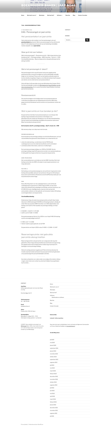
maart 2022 (53, 399)
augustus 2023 (53, 362)
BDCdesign (23, 326)
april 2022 (52, 396)
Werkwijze (41, 15)
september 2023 (54, 359)
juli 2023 (52, 365)
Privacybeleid (24, 424)
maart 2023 (53, 370)
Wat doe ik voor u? (31, 15)
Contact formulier (82, 15)
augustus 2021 (53, 413)
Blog (74, 15)
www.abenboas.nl (71, 326)
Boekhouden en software (58, 297)
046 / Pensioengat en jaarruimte (36, 32)
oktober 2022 (53, 382)
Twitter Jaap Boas (59, 318)
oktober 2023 (53, 356)
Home (22, 15)
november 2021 (54, 410)
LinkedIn (52, 318)
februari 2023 (53, 373)
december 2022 (54, 376)
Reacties (68, 15)
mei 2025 (52, 342)
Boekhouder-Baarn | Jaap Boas (48, 5)
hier (27, 293)
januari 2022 (53, 404)
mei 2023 (52, 368)
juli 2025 (52, 339)
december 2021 (54, 407)
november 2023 (54, 353)
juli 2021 (52, 416)
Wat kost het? (50, 15)
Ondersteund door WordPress (36, 424)
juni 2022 (52, 390)
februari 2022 (53, 402)
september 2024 (54, 348)
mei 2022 (52, 393)
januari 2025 (53, 345)
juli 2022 (52, 387)
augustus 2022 (53, 385)
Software (59, 15)
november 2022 (54, 379)
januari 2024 (53, 351)
